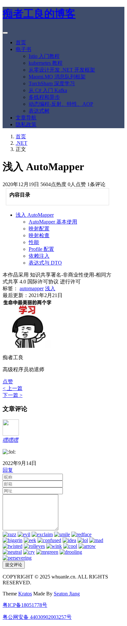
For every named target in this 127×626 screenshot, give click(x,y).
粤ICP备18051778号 (25, 605)
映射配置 (39, 228)
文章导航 (26, 117)
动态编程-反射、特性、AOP (61, 104)
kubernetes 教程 (46, 63)
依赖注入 (39, 256)
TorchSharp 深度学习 (52, 83)
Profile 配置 (41, 249)
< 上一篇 (12, 388)
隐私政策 (26, 124)
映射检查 (39, 235)
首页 (21, 42)
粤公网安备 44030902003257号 (37, 617)
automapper (32, 288)
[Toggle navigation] (5, 33)
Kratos (25, 593)
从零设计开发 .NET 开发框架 (62, 70)
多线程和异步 (44, 97)
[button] (8, 381)
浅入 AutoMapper (35, 215)
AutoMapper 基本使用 (53, 222)
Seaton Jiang (67, 593)
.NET (21, 143)
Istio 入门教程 (44, 56)
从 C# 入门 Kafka (48, 90)
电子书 (23, 49)
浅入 (50, 288)
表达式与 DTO (45, 262)
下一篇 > (12, 395)
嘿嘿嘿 (10, 440)
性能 (34, 242)
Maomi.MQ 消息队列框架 (57, 76)
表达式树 (39, 111)
